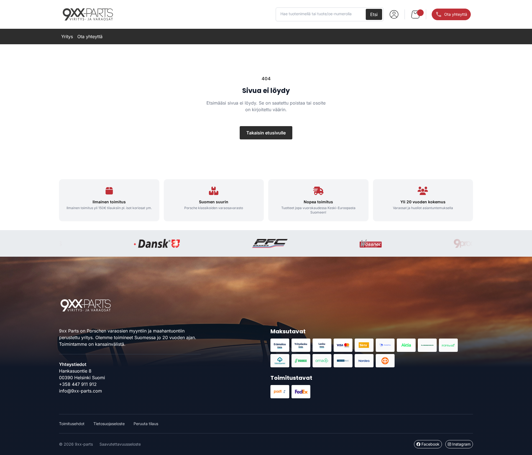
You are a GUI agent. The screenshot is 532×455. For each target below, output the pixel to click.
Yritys (67, 36)
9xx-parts (87, 14)
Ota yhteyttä (90, 36)
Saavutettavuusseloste (120, 444)
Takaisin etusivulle (266, 133)
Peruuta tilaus (146, 423)
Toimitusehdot (72, 423)
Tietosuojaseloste (109, 423)
